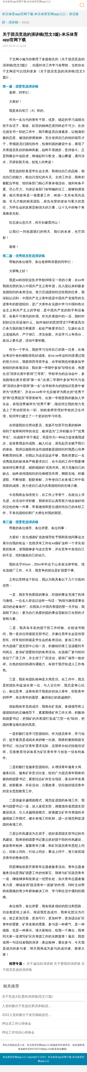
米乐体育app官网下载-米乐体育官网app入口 (27, 1)
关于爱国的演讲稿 (67, 963)
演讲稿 (13, 22)
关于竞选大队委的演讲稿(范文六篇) (27, 996)
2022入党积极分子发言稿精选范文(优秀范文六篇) (27, 1015)
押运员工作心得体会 (16, 1023)
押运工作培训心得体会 (18, 1032)
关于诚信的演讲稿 (40, 963)
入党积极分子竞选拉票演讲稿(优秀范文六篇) (27, 1006)
